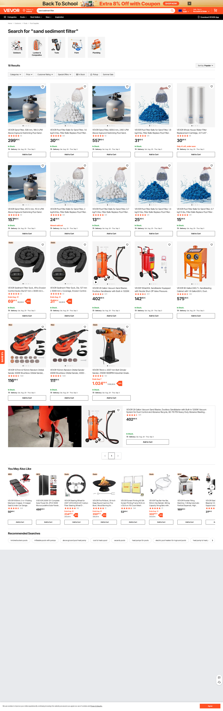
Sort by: (201, 65)
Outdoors (18, 23)
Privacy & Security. (96, 706)
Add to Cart (27, 154)
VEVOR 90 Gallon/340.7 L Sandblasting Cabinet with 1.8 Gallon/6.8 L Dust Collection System (194, 291)
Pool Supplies (34, 23)
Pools (25, 23)
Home (10, 23)
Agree (210, 706)
